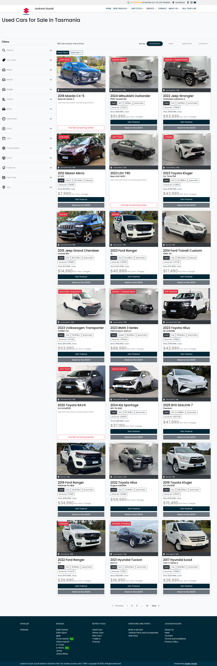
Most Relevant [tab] (154, 44)
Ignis (58, 635)
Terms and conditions (175, 638)
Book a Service (135, 629)
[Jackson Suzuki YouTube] (195, 2)
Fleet (167, 632)
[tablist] (179, 43)
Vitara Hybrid (62, 641)
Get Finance (134, 122)
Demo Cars (97, 632)
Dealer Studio (191, 663)
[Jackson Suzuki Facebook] (188, 2)
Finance (162, 8)
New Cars (97, 635)
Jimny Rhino (62, 653)
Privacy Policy (171, 641)
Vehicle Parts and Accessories (143, 632)
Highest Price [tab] (187, 44)
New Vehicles (120, 8)
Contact (169, 635)
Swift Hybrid (62, 629)
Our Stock (136, 8)
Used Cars (97, 629)
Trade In (96, 638)
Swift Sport (61, 632)
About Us (173, 8)
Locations (180, 2)
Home (108, 8)
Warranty (133, 635)
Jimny (59, 650)
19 (147, 605)
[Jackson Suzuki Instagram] (192, 2)
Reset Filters (63, 52)
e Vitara (60, 647)
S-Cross (60, 644)
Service (150, 8)
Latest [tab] (171, 44)
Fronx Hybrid (62, 638)
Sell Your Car (189, 8)
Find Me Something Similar (81, 127)
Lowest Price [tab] (202, 44)
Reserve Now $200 (134, 127)
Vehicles (24, 629)
